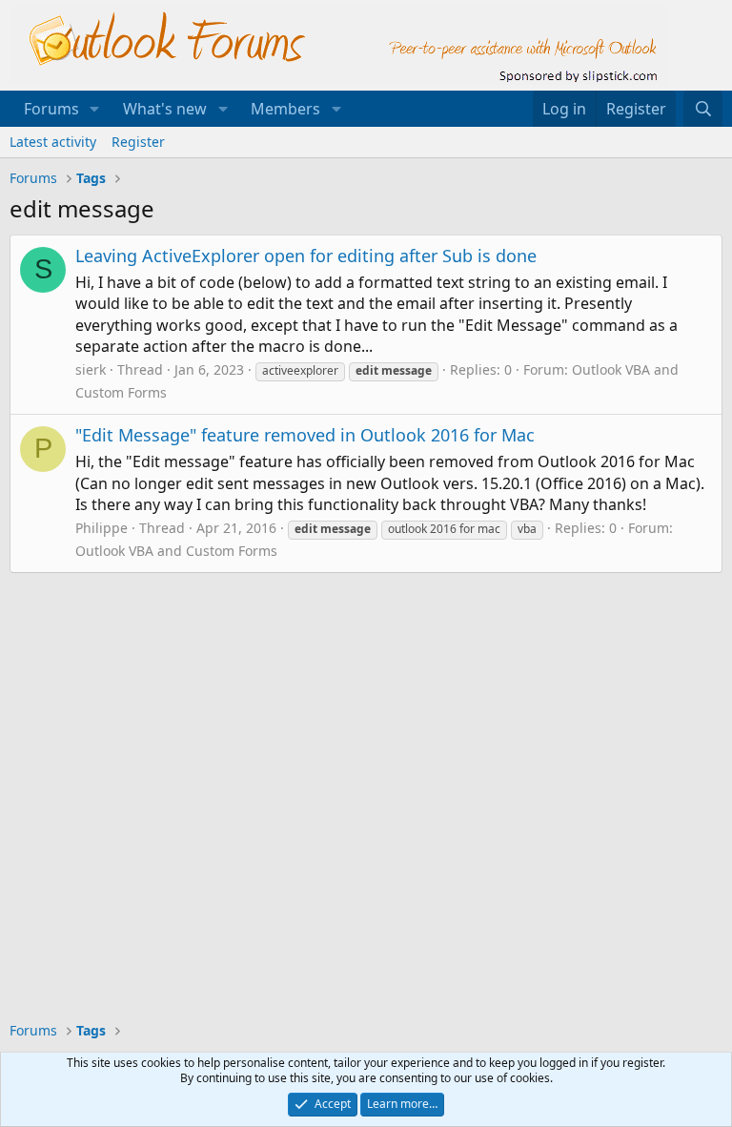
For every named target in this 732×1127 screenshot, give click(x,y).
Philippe (101, 528)
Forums (51, 108)
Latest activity (53, 142)
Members (285, 108)
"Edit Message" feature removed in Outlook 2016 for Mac (305, 434)
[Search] (702, 109)
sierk (90, 369)
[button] (95, 109)
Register (138, 142)
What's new (165, 108)
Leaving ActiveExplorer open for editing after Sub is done (306, 255)
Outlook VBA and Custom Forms (176, 551)
